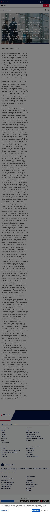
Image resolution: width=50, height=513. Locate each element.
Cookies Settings (4, 510)
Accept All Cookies (35, 510)
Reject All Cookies (44, 510)
